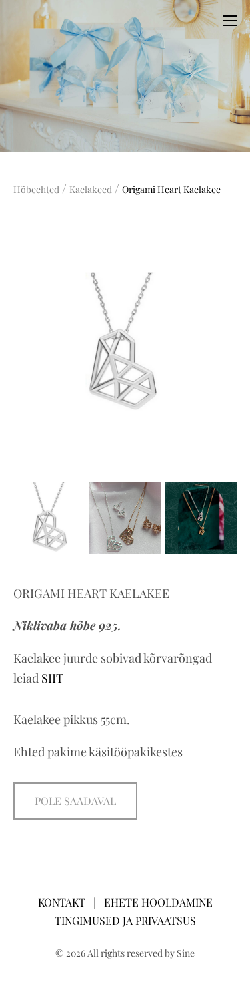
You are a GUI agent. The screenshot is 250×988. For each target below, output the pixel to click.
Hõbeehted (36, 189)
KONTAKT (63, 902)
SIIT (52, 678)
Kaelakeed (90, 189)
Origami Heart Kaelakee (171, 189)
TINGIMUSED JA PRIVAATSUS (125, 920)
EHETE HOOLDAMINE (158, 902)
